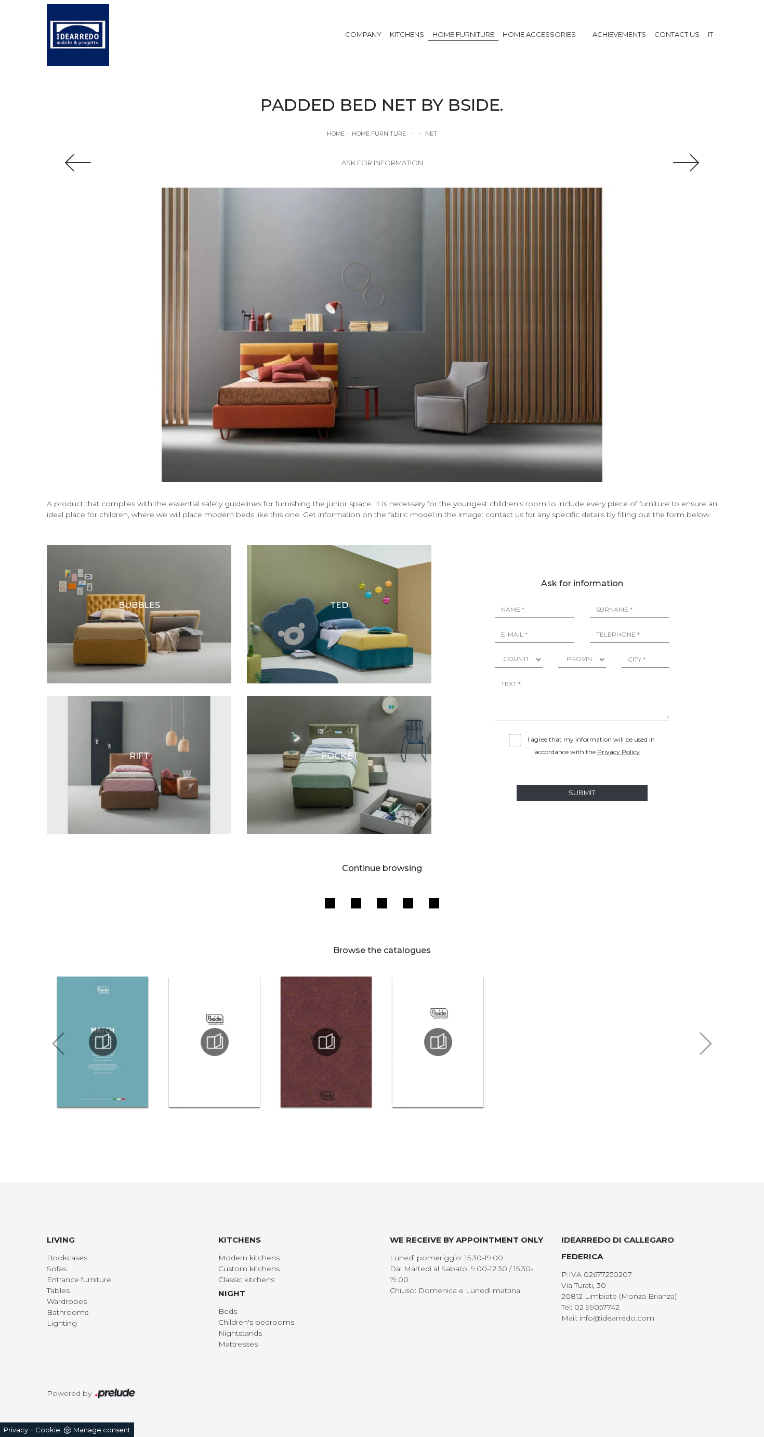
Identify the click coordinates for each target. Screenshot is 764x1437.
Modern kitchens (249, 1257)
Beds (227, 1311)
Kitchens (407, 34)
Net (431, 133)
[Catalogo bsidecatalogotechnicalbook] (214, 1042)
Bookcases (67, 1257)
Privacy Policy (618, 752)
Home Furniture (463, 34)
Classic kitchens (246, 1279)
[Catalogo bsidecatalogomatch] (103, 1042)
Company (363, 34)
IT (710, 34)
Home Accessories (539, 34)
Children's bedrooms (256, 1322)
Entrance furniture (79, 1279)
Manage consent (101, 1430)
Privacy (16, 1430)
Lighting (62, 1323)
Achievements (619, 34)
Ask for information (382, 163)
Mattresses (238, 1344)
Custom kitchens (249, 1268)
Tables (58, 1290)
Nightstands (240, 1333)
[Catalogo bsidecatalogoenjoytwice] (438, 1042)
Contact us (677, 34)
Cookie (47, 1430)
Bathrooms (67, 1312)
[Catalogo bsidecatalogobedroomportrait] (326, 1042)
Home (336, 133)
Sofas (57, 1268)
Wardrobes (67, 1301)
